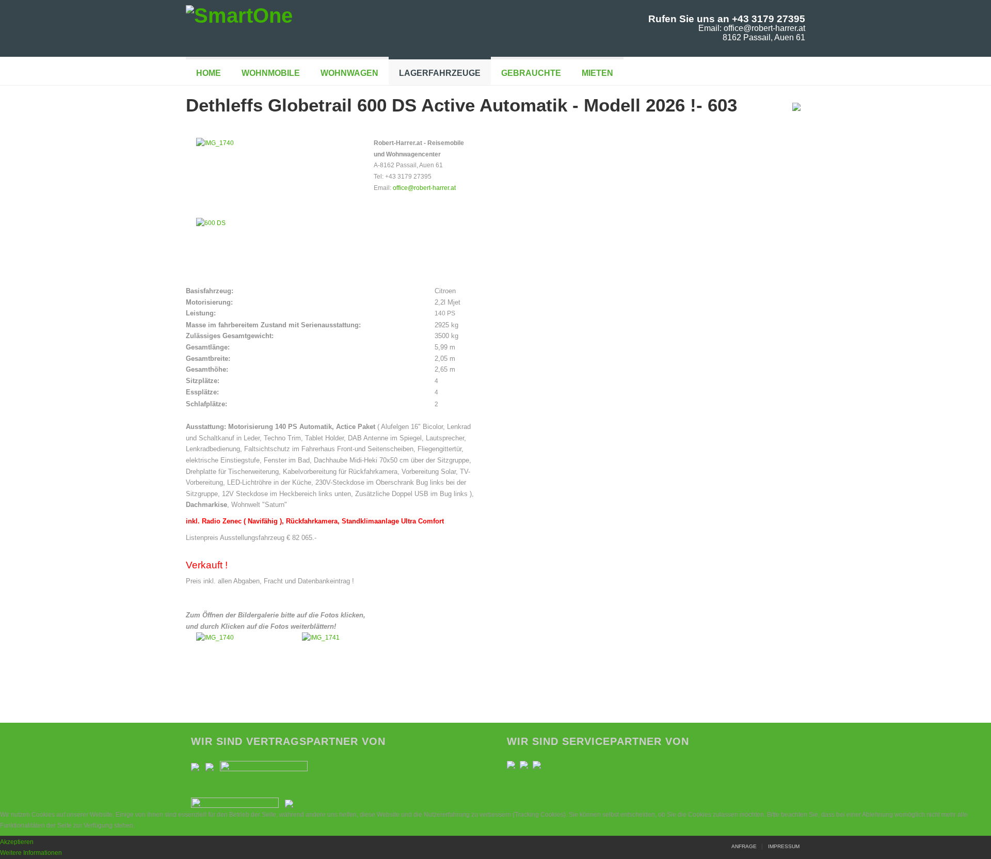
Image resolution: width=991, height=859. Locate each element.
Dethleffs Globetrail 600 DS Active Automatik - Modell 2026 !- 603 (461, 105)
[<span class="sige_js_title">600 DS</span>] (211, 223)
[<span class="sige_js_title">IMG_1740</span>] (215, 143)
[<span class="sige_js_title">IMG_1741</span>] (321, 637)
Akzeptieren (17, 842)
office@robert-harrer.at (424, 188)
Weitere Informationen (31, 852)
